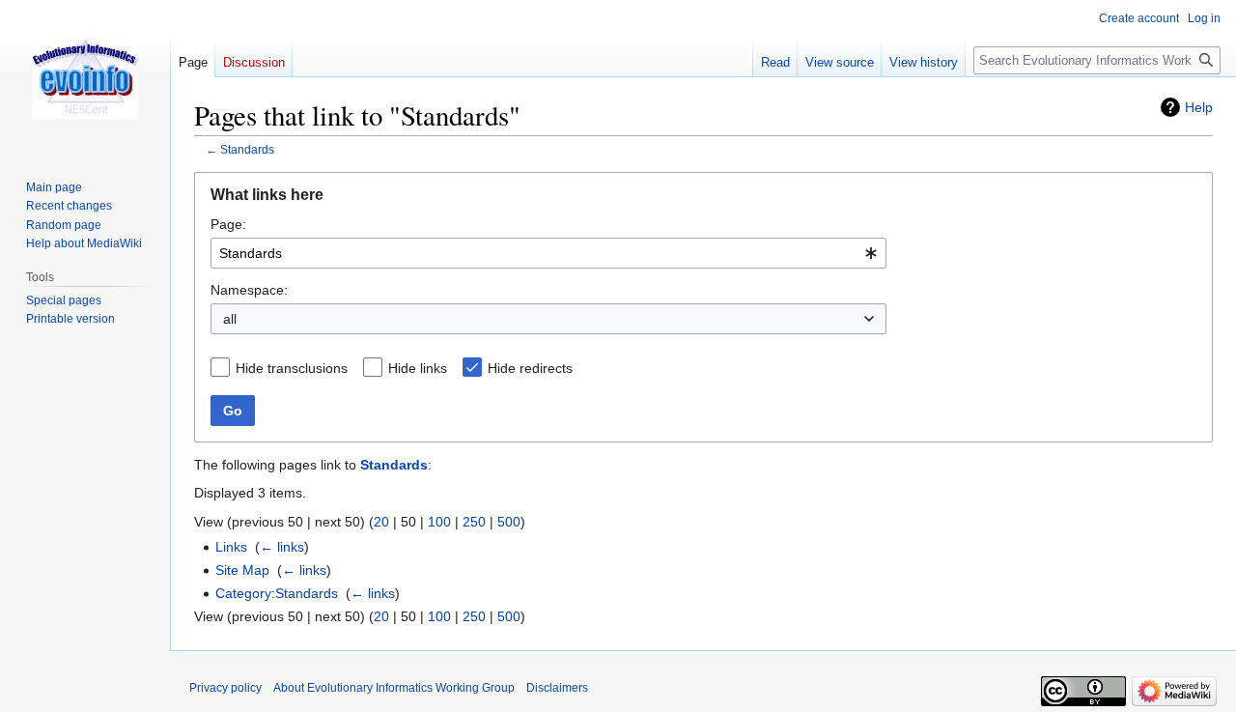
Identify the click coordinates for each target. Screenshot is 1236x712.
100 (439, 521)
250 (474, 521)
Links (231, 547)
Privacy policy (225, 688)
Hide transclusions (292, 368)
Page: (228, 224)
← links (282, 547)
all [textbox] (230, 319)
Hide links (417, 368)
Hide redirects (530, 368)
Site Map (242, 570)
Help (1199, 107)
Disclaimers (557, 688)
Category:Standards (276, 593)
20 (381, 521)
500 (508, 521)
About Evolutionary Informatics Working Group (394, 688)
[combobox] (548, 253)
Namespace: (249, 290)
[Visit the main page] (85, 77)
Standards (247, 149)
